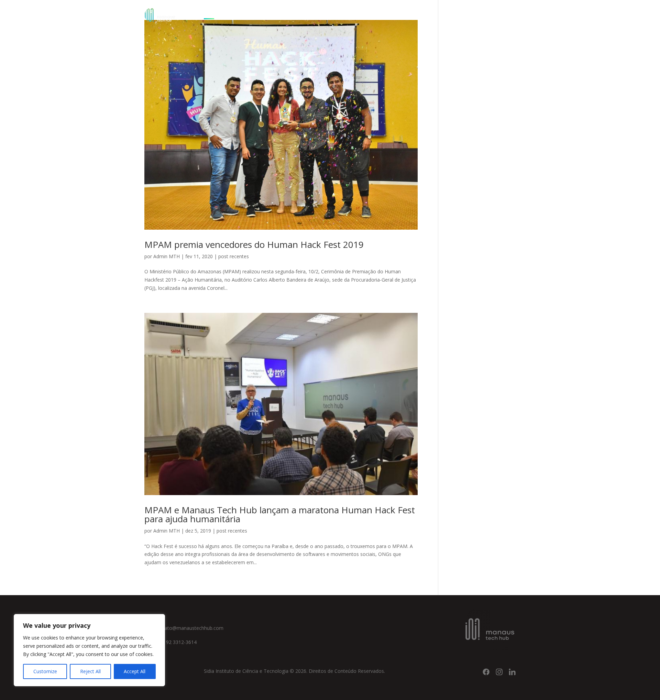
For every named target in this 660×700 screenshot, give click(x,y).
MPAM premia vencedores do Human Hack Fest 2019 (254, 244)
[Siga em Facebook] (486, 671)
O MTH (236, 13)
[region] (89, 650)
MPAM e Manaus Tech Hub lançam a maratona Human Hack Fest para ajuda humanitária (279, 514)
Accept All (134, 671)
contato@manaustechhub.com (189, 628)
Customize (45, 671)
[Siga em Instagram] (499, 671)
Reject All (90, 671)
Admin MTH (166, 256)
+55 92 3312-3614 (176, 642)
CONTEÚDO (319, 13)
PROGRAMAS (275, 13)
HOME (212, 13)
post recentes (233, 256)
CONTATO (359, 13)
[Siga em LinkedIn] (512, 671)
